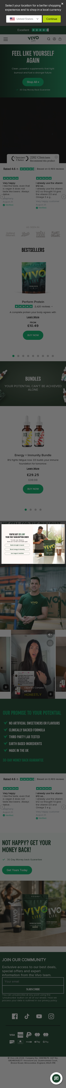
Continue (51, 19)
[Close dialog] (63, 526)
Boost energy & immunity (17, 549)
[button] (24, 19)
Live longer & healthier (17, 553)
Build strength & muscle (17, 545)
